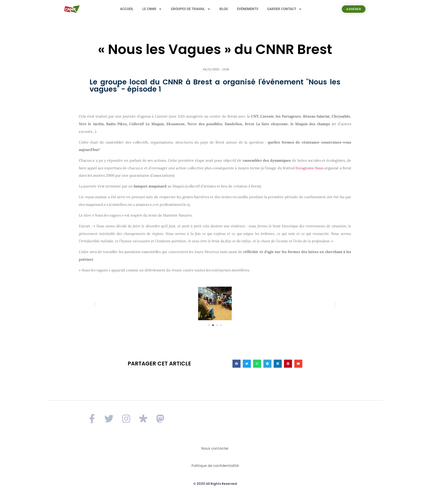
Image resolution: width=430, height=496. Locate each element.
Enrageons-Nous (309, 168)
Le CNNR (149, 9)
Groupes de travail (188, 9)
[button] (94, 304)
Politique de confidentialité (215, 465)
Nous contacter (215, 448)
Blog (223, 9)
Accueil (126, 9)
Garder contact (281, 9)
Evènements (247, 9)
